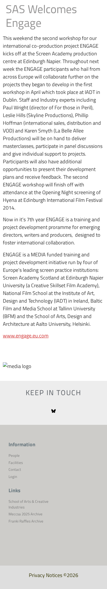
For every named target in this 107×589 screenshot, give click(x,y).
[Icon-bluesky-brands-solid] (53, 411)
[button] (95, 17)
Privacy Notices (45, 575)
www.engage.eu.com (26, 335)
